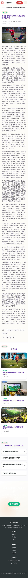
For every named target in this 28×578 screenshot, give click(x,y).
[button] (14, 451)
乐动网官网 (8, 3)
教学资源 (14, 550)
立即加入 (20, 2)
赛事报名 (14, 547)
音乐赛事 (14, 534)
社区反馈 (15, 563)
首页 (3, 7)
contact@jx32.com (15, 560)
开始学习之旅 (15, 509)
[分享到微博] (10, 337)
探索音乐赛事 (15, 504)
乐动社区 (14, 539)
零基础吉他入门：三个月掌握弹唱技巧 (13, 400)
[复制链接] (14, 337)
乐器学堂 (14, 537)
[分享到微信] (7, 337)
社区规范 (14, 553)
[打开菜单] (25, 2)
